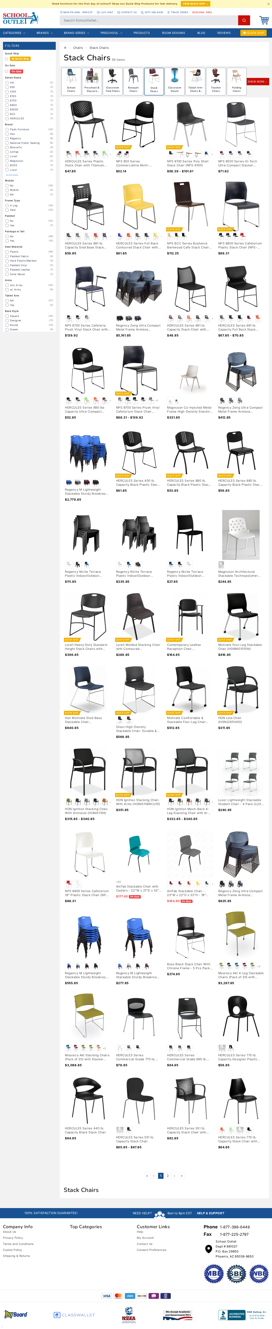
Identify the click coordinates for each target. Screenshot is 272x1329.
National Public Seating (25, 142)
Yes (12, 225)
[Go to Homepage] (29, 18)
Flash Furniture (19, 129)
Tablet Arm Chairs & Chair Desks (195, 91)
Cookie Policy (12, 1250)
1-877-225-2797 (234, 1234)
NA (12, 194)
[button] (264, 20)
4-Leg (14, 205)
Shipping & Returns (16, 1255)
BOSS (13, 165)
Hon (12, 133)
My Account (145, 1237)
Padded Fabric (19, 256)
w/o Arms (16, 285)
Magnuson (16, 160)
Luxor (13, 169)
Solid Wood (17, 274)
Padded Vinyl (18, 265)
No (12, 185)
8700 (13, 100)
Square (14, 316)
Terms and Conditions (18, 1244)
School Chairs (71, 89)
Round (14, 325)
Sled (13, 209)
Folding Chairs (236, 89)
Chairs (78, 48)
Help (140, 1231)
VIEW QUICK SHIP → (195, 3)
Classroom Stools (174, 89)
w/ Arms (15, 289)
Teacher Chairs (216, 89)
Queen (14, 329)
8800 (13, 105)
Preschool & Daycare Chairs (92, 91)
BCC (13, 114)
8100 (13, 96)
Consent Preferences (151, 1250)
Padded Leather (20, 269)
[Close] (268, 3)
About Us (9, 1231)
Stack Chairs (99, 48)
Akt (12, 82)
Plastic (14, 251)
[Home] (65, 47)
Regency (15, 138)
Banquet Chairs (133, 89)
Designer (16, 320)
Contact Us (145, 1244)
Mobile (14, 189)
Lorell (13, 156)
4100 (13, 91)
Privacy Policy (13, 1237)
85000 (14, 109)
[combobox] (155, 20)
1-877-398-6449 (235, 1227)
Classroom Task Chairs (113, 89)
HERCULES (17, 118)
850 (12, 87)
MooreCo (16, 147)
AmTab (14, 151)
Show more (12, 175)
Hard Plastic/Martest (23, 260)
